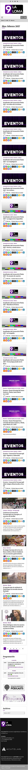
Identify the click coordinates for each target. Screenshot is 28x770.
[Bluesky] (17, 52)
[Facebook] (4, 52)
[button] (22, 17)
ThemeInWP (7, 768)
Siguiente (13, 651)
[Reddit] (6, 54)
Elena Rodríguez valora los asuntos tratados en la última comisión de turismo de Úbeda (13, 626)
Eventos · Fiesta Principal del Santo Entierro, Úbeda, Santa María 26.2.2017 (13, 392)
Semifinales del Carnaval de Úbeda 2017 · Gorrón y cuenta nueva (13, 246)
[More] (11, 54)
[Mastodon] (8, 54)
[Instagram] (6, 52)
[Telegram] (11, 52)
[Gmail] (21, 52)
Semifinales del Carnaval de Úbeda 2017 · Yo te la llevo (13, 189)
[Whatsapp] (8, 52)
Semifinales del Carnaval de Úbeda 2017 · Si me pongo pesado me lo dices (13, 361)
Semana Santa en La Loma (14, 388)
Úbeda (9, 585)
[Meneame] (4, 54)
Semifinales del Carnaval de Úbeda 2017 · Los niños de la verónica (13, 103)
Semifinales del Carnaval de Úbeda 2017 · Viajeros (13, 132)
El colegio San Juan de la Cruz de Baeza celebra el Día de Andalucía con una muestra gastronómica (13, 551)
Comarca (5, 510)
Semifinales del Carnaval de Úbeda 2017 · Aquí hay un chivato (13, 75)
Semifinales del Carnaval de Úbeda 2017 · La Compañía (13, 332)
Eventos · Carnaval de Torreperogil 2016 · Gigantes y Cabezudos (13, 454)
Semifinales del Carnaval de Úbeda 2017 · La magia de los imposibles (13, 218)
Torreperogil (16, 510)
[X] (15, 52)
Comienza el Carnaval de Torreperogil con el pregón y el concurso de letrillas (12, 514)
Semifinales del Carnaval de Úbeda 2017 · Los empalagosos (13, 160)
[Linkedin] (24, 52)
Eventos (16, 43)
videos (19, 43)
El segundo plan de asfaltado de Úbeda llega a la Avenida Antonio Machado (13, 589)
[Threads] (13, 52)
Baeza (4, 547)
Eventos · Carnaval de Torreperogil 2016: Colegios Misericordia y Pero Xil (13, 484)
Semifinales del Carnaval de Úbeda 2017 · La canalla (13, 46)
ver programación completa (14, 678)
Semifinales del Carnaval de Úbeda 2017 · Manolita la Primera (13, 303)
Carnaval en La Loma (8, 43)
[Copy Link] (19, 52)
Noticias (10, 510)
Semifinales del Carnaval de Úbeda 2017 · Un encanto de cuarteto (13, 275)
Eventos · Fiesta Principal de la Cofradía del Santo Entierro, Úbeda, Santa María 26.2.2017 (13, 422)
